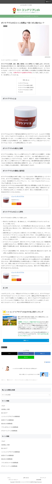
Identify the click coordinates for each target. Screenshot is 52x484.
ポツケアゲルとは (24, 83)
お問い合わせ (26, 477)
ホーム (9, 477)
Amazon (13, 203)
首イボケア (5, 347)
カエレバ (17, 199)
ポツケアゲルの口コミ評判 (26, 89)
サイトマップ (43, 477)
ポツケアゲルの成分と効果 (26, 85)
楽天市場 (18, 203)
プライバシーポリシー (13, 479)
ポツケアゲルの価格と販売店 (27, 87)
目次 (24, 80)
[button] (49, 395)
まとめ (21, 91)
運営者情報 (38, 479)
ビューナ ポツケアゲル (17, 196)
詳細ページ (26, 340)
